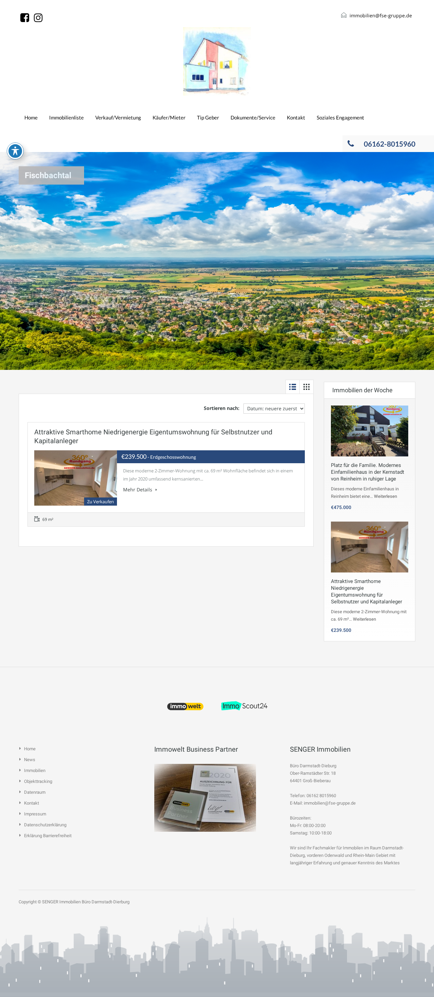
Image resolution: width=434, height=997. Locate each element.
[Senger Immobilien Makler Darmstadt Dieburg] (217, 61)
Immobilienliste (66, 117)
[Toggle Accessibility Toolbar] (15, 151)
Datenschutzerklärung (45, 824)
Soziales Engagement (340, 117)
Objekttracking (38, 781)
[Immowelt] (185, 705)
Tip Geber (208, 117)
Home (31, 117)
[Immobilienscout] (244, 705)
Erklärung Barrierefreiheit (48, 835)
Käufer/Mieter (169, 117)
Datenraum (34, 792)
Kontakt (296, 117)
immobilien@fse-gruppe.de (381, 15)
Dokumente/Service (253, 117)
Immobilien (34, 770)
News (29, 759)
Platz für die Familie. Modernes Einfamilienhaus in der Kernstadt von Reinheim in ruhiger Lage (367, 472)
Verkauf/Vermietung (118, 117)
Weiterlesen (385, 496)
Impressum (35, 813)
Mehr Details (138, 489)
